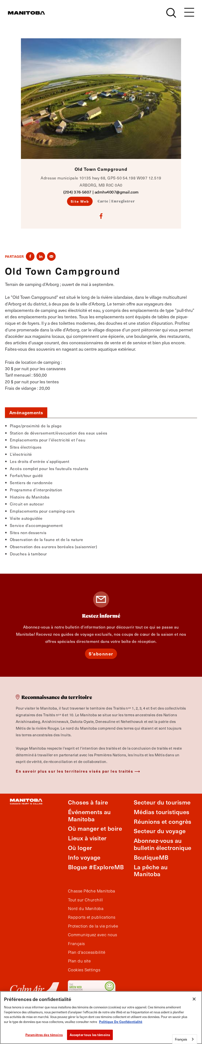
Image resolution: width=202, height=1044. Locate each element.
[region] (101, 1017)
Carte (103, 201)
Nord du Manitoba (85, 908)
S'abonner (101, 654)
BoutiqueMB (151, 857)
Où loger (80, 847)
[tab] (26, 412)
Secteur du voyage (160, 830)
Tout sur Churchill (85, 899)
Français (76, 943)
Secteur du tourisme (162, 802)
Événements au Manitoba (89, 815)
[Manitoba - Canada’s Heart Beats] (26, 13)
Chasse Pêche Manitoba (91, 891)
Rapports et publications (92, 917)
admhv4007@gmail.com (117, 192)
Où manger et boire (95, 828)
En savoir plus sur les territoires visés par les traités (75, 771)
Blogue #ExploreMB (96, 866)
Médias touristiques (161, 811)
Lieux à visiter (87, 838)
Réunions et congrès (162, 821)
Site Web (80, 201)
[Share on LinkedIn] (40, 256)
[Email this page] (51, 256)
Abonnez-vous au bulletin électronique (162, 844)
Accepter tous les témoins (90, 1034)
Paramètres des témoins (44, 1034)
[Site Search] (171, 13)
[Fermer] (194, 999)
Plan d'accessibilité (86, 952)
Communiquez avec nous (92, 934)
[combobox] (184, 1039)
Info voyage (84, 857)
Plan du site (79, 960)
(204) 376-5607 (77, 192)
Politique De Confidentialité (120, 1021)
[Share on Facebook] (30, 256)
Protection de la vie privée (93, 926)
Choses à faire (88, 802)
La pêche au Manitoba (151, 870)
